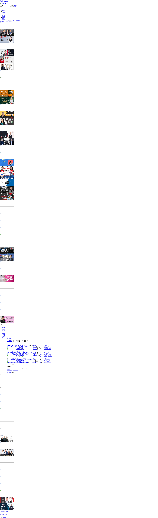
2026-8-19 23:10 (48, 354)
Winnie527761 (35, 355)
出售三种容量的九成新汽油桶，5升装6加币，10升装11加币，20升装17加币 (20, 359)
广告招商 (3, 335)
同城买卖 (17, 20)
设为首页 (1, 0)
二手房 (15, 20)
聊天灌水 (3, 330)
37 (40, 362)
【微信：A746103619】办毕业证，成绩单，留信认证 (19, 353)
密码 (1, 6)
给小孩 (34, 356)
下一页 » (8, 363)
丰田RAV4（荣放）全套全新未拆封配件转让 (17, 351)
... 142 (11, 343)
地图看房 (3, 12)
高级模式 (8, 369)
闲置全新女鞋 (19, 348)
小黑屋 (3, 511)
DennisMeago (45, 356)
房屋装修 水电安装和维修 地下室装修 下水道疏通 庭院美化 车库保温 (18, 362)
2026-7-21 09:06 (48, 360)
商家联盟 (3, 16)
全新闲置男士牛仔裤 (19, 349)
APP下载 (3, 336)
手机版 (1, 511)
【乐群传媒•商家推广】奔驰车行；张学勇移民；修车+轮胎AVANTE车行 (18, 345)
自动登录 (12, 5)
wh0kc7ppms (34, 353)
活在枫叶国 (2, 21)
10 (10, 343)
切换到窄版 (6, 1)
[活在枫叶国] (3, 3)
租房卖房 (3, 10)
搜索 (8, 20)
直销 (2, 11)
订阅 (10, 338)
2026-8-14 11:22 (50, 356)
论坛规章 (3, 19)
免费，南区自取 (16, 356)
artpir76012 (34, 346)
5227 (40, 356)
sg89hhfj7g (34, 352)
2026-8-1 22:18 (48, 358)
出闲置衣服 (19, 347)
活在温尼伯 (7, 21)
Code (15, 370)
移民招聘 (3, 15)
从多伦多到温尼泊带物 (20, 361)
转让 (33, 351)
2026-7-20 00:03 (48, 361)
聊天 (19, 20)
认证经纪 (3, 18)
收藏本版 (8, 338)
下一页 (17, 343)
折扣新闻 (3, 17)
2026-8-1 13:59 (48, 359)
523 (26, 356)
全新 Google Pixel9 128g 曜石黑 (20, 355)
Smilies (17, 370)
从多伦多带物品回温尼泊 (20, 360)
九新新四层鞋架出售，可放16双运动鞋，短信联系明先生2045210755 (20, 358)
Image (10, 370)
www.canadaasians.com (3, 515)
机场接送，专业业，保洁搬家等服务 (18, 354)
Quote (13, 370)
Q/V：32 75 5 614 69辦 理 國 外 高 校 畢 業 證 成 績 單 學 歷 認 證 (17, 352)
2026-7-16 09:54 (48, 362)
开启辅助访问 (2, 1)
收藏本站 (4, 0)
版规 (2, 337)
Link (11, 370)
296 (40, 354)
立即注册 (15, 6)
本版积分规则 (9, 372)
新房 (2, 9)
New (29, 346)
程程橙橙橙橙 (35, 347)
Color (8, 370)
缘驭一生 (34, 362)
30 (27, 354)
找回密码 (15, 5)
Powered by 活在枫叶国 (3, 514)
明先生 (34, 358)
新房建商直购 (4, 326)
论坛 (3, 8)
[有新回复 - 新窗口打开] (7, 346)
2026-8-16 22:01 (50, 355)
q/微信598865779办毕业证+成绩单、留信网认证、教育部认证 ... (19, 346)
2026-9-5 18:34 (49, 345)
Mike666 (34, 354)
